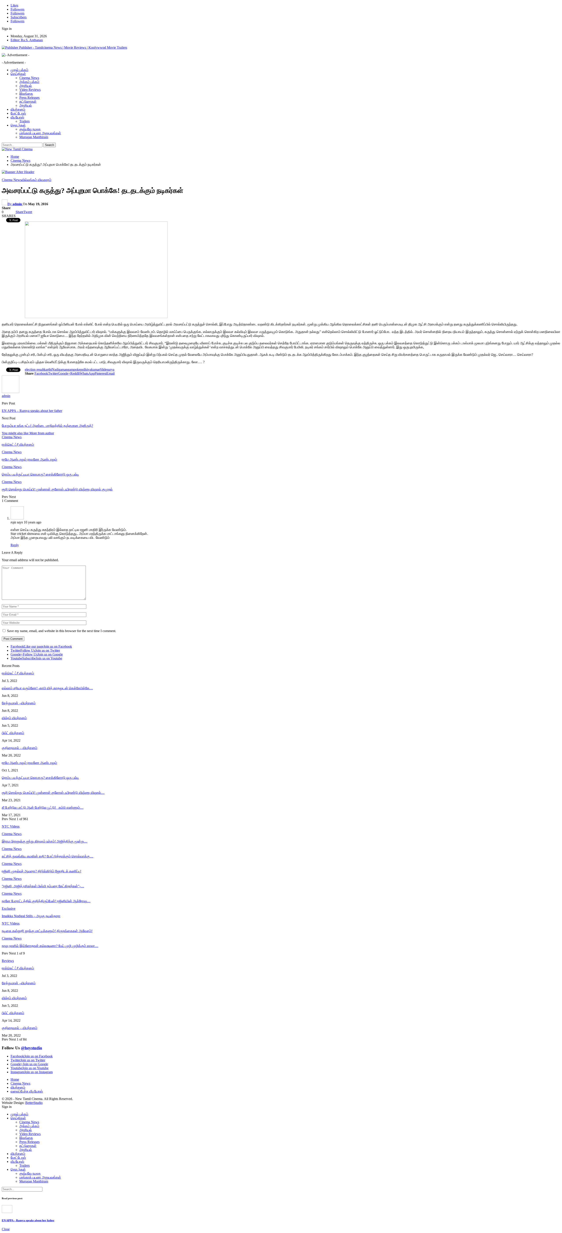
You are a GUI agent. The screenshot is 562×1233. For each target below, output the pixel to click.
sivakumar (93, 369)
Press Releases (29, 97)
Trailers (24, 121)
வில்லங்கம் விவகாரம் (36, 180)
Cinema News (29, 78)
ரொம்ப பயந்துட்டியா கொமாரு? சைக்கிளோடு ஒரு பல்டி (40, 778)
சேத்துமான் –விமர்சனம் (19, 703)
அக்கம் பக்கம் (29, 82)
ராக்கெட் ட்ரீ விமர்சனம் (18, 673)
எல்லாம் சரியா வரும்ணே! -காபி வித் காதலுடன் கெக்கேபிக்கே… (47, 688)
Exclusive (8, 908)
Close (6, 1229)
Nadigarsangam (63, 369)
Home (15, 1079)
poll (83, 369)
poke (77, 369)
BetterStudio (34, 1103)
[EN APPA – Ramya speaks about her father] (7, 1212)
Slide (103, 369)
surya (110, 369)
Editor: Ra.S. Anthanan (27, 40)
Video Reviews (30, 90)
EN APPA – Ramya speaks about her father (32, 411)
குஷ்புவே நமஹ (30, 129)
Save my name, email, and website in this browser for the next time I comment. (61, 631)
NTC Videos (11, 923)
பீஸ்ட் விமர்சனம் (13, 733)
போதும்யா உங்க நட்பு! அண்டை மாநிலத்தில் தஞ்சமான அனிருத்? (47, 426)
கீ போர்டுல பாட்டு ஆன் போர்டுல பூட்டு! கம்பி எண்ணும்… (42, 807)
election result (34, 369)
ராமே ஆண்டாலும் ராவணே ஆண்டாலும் (29, 763)
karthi (48, 369)
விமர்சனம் (18, 109)
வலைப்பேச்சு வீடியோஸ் (27, 1091)
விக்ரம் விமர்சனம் (14, 718)
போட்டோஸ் (18, 113)
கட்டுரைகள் (27, 101)
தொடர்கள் (18, 125)
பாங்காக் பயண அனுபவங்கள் (40, 133)
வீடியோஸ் (17, 117)
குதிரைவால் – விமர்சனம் (19, 748)
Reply (15, 545)
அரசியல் (25, 86)
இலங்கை (26, 93)
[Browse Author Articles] (10, 392)
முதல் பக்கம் (19, 70)
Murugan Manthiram (33, 137)
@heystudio (31, 1048)
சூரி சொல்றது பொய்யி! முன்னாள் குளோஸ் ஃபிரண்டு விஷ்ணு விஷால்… (53, 792)
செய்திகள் (18, 74)
